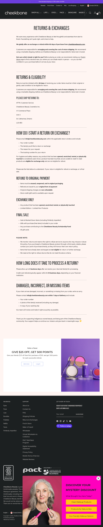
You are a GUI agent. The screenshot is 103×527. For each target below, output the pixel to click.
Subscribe (79, 414)
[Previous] (30, 1)
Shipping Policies (29, 416)
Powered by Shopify (8, 517)
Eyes (5, 405)
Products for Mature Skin (81, 509)
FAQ (24, 413)
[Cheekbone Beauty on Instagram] (61, 421)
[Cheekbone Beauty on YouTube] (70, 421)
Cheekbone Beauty (18, 516)
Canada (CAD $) (94, 5)
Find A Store (27, 423)
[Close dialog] (98, 478)
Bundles (6, 416)
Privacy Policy (28, 452)
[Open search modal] (90, 13)
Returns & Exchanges (30, 420)
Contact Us (26, 409)
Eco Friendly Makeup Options (81, 516)
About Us (26, 405)
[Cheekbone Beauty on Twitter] (67, 421)
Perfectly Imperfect (9, 431)
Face (5, 409)
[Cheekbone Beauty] (16, 13)
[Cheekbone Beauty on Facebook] (57, 421)
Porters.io (12, 519)
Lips (4, 413)
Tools (5, 427)
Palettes (6, 420)
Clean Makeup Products (81, 502)
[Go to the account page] (94, 13)
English (82, 5)
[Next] (73, 1)
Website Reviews (28, 459)
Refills (5, 423)
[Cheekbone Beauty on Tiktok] (64, 421)
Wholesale (26, 431)
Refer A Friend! (28, 427)
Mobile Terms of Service (31, 456)
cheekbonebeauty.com (76, 44)
